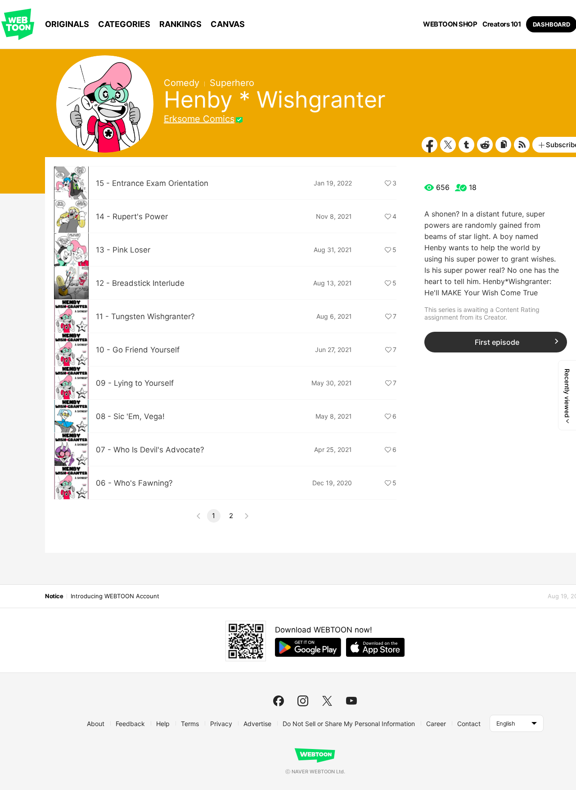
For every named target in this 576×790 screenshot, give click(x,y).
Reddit (485, 145)
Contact (469, 723)
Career (436, 723)
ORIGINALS (67, 24)
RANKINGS (180, 24)
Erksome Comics (199, 118)
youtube (351, 700)
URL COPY (503, 145)
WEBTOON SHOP (450, 24)
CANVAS (228, 24)
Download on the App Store (375, 647)
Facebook (429, 145)
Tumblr (466, 145)
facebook (278, 700)
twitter (327, 700)
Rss (522, 145)
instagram (302, 700)
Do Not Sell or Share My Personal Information (349, 723)
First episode (497, 342)
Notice (54, 596)
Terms (190, 723)
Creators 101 (501, 24)
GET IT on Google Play (308, 647)
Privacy (221, 723)
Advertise (257, 723)
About (95, 723)
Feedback (130, 723)
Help (163, 723)
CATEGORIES (124, 24)
